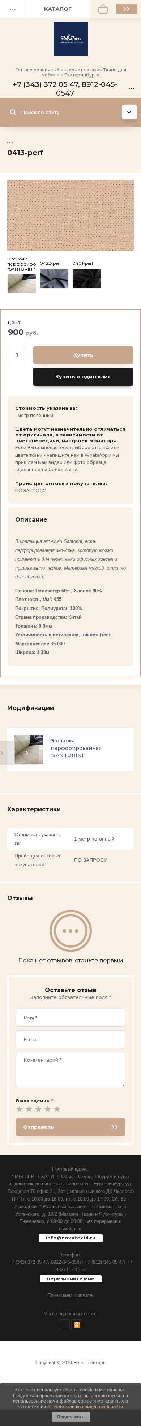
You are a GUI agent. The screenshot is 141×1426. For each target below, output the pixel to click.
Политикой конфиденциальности (87, 1406)
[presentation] (26, 753)
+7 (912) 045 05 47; (105, 1262)
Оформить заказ (126, 9)
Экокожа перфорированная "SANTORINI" (76, 748)
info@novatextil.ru (70, 1238)
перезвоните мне (70, 1278)
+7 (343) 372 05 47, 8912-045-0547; (46, 1262)
